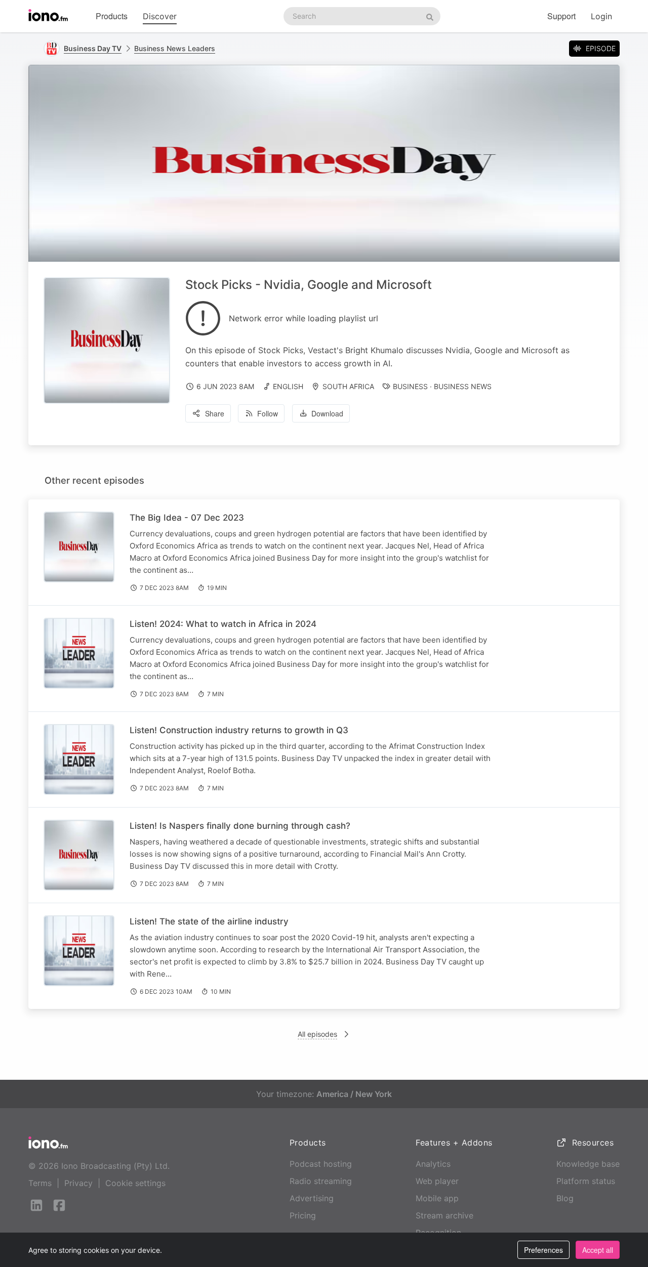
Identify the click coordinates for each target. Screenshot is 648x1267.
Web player (437, 1181)
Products (112, 16)
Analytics (433, 1164)
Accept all (597, 1250)
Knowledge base (588, 1164)
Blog (565, 1198)
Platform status (585, 1181)
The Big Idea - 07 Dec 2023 (187, 518)
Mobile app (437, 1198)
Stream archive (444, 1215)
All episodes (317, 1034)
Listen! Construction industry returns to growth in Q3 (239, 730)
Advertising (312, 1198)
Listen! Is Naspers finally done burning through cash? (240, 826)
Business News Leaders (174, 48)
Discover (160, 16)
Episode (601, 48)
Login (601, 16)
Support (561, 16)
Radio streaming (321, 1181)
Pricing (303, 1215)
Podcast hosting (321, 1164)
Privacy (78, 1183)
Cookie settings (135, 1183)
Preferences (543, 1250)
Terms (40, 1183)
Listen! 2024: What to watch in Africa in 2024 (223, 624)
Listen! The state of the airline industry (209, 921)
